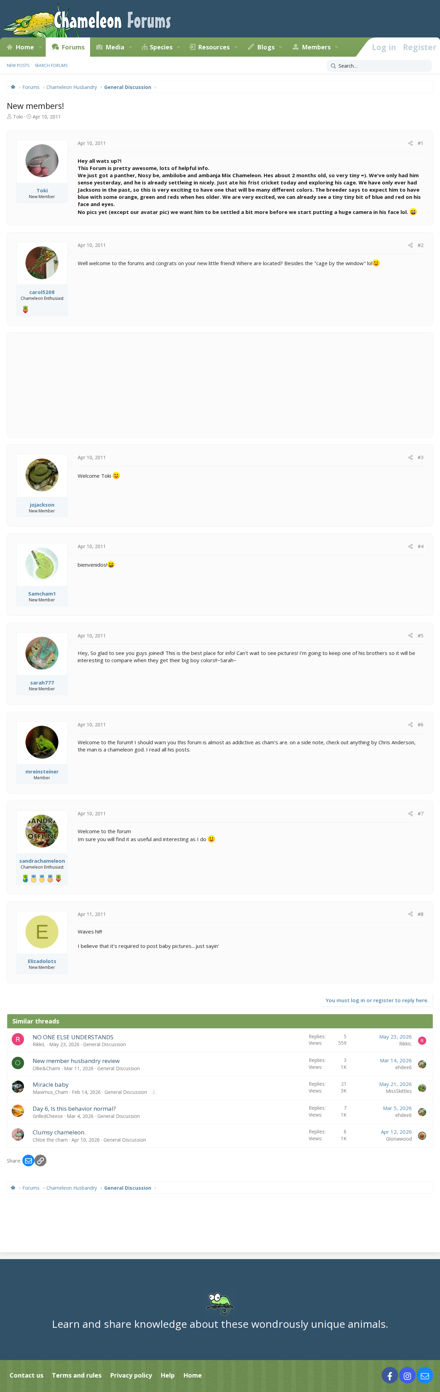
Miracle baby (51, 1084)
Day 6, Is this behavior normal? (74, 1108)
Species (161, 47)
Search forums (51, 65)
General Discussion (104, 1044)
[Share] (410, 143)
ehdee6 (403, 1067)
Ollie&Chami (46, 1068)
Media (115, 47)
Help (168, 1375)
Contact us (26, 1375)
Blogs (266, 47)
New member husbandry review (76, 1061)
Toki (18, 116)
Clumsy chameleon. (59, 1132)
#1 (421, 143)
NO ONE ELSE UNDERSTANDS (73, 1037)
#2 (421, 245)
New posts (18, 65)
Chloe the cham (50, 1139)
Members (316, 47)
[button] (40, 47)
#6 (421, 724)
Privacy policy (131, 1375)
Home (24, 47)
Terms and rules (76, 1375)
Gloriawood (399, 1138)
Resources (214, 47)
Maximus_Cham (50, 1092)
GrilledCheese (48, 1116)
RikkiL (39, 1044)
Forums (73, 47)
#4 (421, 546)
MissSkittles (399, 1091)
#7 (421, 813)
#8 (421, 914)
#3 (421, 457)
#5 (421, 635)
